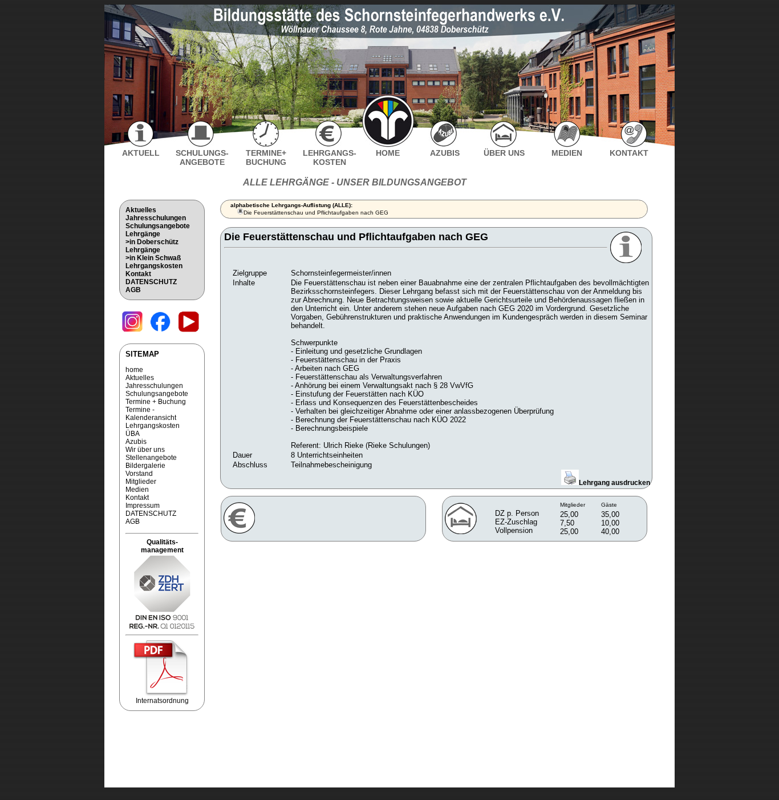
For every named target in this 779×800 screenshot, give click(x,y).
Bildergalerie (145, 466)
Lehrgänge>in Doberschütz (151, 238)
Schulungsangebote (157, 226)
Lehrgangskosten (153, 266)
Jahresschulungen (155, 218)
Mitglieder (140, 482)
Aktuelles (140, 210)
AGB (133, 290)
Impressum (142, 506)
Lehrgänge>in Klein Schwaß (153, 254)
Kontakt (138, 274)
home (134, 370)
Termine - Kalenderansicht (150, 414)
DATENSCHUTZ (151, 282)
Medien (137, 490)
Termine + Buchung (155, 402)
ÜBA (132, 434)
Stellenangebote (151, 458)
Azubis (136, 442)
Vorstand (139, 474)
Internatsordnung (162, 701)
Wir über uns (145, 450)
